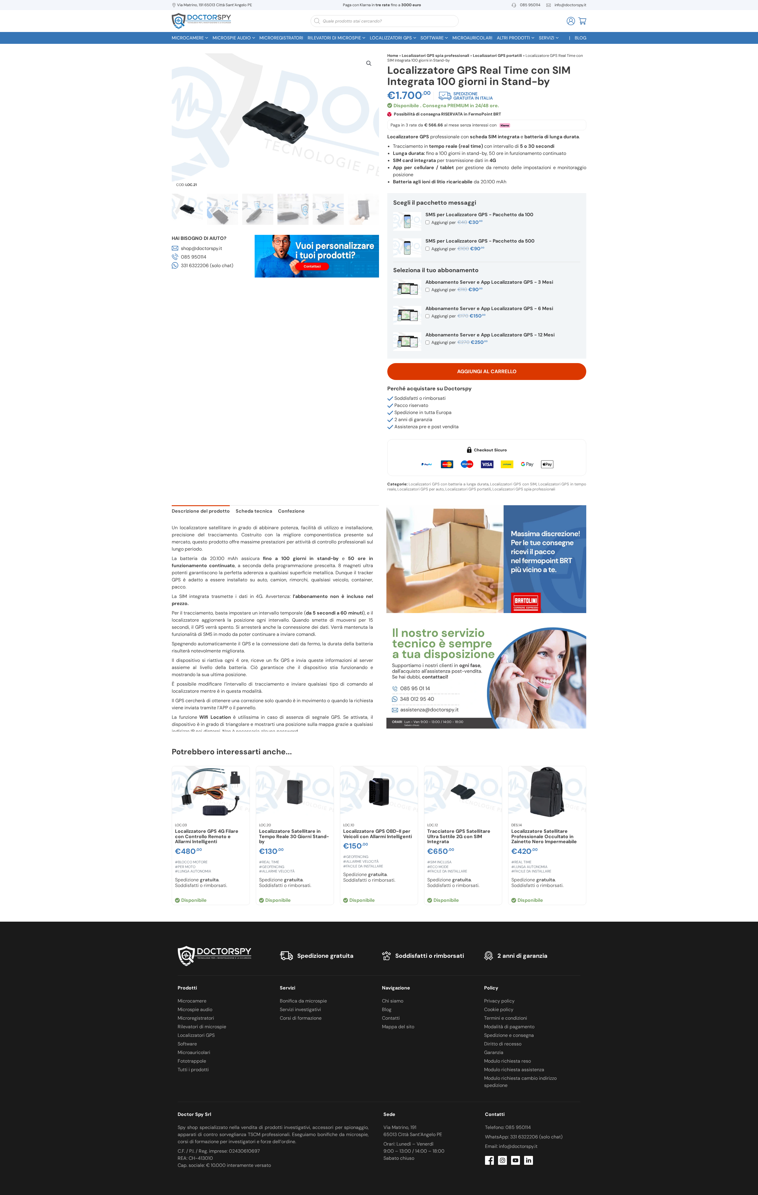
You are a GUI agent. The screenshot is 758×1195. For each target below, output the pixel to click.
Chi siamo (392, 1001)
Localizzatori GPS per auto (420, 489)
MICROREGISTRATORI (281, 38)
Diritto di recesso (502, 1044)
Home (392, 55)
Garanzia (493, 1052)
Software (187, 1044)
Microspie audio (195, 1009)
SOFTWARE (432, 38)
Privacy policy (499, 1001)
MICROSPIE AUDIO (232, 38)
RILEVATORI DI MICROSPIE (334, 38)
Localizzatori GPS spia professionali (435, 55)
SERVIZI (546, 38)
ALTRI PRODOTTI (513, 38)
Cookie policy (498, 1009)
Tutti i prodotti (193, 1069)
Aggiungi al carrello (486, 371)
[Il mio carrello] (582, 20)
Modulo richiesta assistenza (514, 1069)
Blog (386, 1009)
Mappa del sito (398, 1027)
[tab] (201, 512)
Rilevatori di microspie (202, 1027)
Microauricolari (194, 1052)
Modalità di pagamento (509, 1027)
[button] (369, 63)
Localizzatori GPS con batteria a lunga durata (449, 484)
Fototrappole (192, 1061)
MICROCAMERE (188, 38)
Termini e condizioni (505, 1018)
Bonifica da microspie (303, 1001)
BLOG (580, 38)
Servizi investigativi (300, 1009)
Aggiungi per (456, 222)
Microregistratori (196, 1018)
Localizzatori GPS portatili (497, 55)
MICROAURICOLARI (472, 38)
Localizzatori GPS (196, 1035)
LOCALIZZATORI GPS (391, 38)
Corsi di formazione (301, 1018)
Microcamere (192, 1001)
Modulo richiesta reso (507, 1061)
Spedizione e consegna (509, 1035)
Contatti (391, 1018)
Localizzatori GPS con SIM (513, 484)
